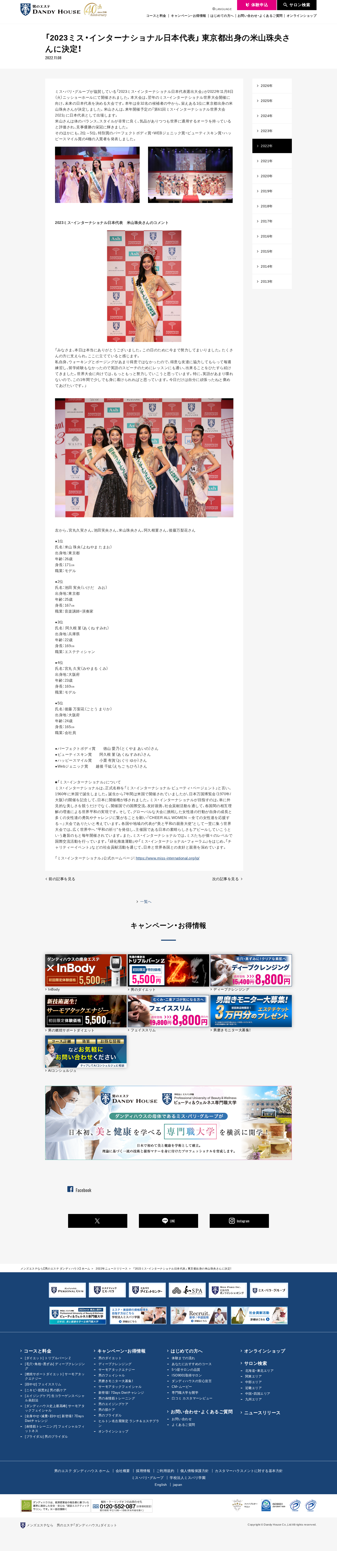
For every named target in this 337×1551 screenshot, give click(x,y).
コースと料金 (156, 15)
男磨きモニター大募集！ (115, 1380)
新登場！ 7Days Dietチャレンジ (121, 1392)
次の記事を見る (225, 878)
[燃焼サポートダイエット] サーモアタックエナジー (55, 1376)
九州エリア (253, 1399)
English (161, 1484)
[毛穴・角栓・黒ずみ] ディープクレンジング (55, 1366)
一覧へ (146, 901)
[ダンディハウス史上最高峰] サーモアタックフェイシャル (55, 1407)
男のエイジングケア (113, 1403)
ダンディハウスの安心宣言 (192, 1380)
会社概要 (123, 1470)
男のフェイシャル (111, 1375)
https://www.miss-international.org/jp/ (168, 858)
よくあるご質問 (183, 1424)
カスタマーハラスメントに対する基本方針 (249, 1470)
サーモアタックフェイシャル (120, 1386)
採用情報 (143, 1470)
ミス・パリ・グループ (147, 1477)
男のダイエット (110, 1357)
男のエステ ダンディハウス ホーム (82, 1470)
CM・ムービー (182, 1386)
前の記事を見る (62, 878)
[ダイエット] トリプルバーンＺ (48, 1357)
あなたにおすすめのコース (192, 1363)
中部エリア (253, 1381)
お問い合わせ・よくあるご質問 (260, 15)
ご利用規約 (165, 1470)
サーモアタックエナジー (116, 1369)
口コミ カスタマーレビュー (192, 1398)
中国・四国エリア (257, 1393)
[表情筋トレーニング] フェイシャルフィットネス (55, 1428)
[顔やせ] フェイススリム (43, 1384)
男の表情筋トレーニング (116, 1398)
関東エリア (253, 1376)
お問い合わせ (182, 1418)
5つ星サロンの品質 (186, 1369)
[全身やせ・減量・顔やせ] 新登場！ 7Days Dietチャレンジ (54, 1418)
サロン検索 (255, 1363)
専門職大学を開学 (185, 1392)
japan (177, 1484)
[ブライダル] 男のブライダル (46, 1436)
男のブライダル (110, 1415)
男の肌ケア (106, 1409)
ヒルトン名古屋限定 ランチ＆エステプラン (128, 1423)
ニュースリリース (262, 1412)
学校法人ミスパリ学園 (188, 1477)
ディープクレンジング (115, 1363)
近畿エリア (253, 1387)
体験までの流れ (183, 1357)
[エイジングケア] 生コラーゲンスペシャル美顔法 (55, 1397)
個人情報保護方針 (194, 1470)
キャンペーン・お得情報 (188, 15)
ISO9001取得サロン (187, 1375)
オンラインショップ (302, 15)
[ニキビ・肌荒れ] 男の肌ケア (46, 1390)
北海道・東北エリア (259, 1370)
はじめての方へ (222, 15)
